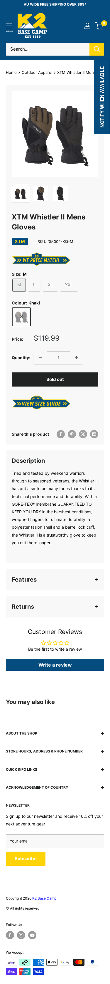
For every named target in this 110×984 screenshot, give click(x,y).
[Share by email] (94, 434)
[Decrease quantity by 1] (40, 358)
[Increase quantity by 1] (76, 358)
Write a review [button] (55, 665)
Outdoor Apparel (37, 72)
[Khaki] (21, 316)
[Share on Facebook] (61, 434)
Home (11, 72)
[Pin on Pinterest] (72, 434)
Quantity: (21, 357)
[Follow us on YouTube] (32, 935)
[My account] (87, 26)
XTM (20, 241)
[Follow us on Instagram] (21, 935)
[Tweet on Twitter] (83, 434)
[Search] (96, 49)
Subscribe (26, 858)
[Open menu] (9, 26)
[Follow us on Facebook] (10, 935)
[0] (99, 25)
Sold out (55, 379)
